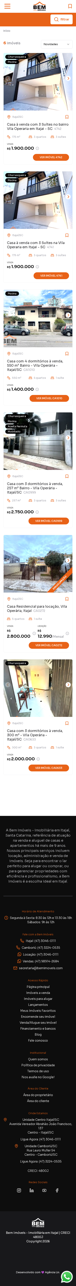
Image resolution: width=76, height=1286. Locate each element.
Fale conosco (38, 1040)
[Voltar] (7, 78)
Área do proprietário (38, 1095)
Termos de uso (38, 1071)
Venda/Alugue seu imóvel (38, 1023)
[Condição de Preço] (37, 148)
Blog (38, 1034)
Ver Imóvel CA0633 (48, 767)
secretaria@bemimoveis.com (41, 968)
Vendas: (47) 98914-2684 (41, 961)
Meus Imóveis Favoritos (38, 1011)
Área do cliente (38, 1101)
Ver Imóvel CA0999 (48, 520)
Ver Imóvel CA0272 (48, 645)
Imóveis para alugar (38, 999)
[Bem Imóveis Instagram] (19, 1190)
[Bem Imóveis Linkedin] (31, 1190)
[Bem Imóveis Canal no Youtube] (44, 1190)
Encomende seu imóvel (38, 1017)
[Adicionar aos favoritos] (60, 117)
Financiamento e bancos (38, 1029)
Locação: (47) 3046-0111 (40, 954)
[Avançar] (68, 78)
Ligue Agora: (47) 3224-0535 (41, 1161)
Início (6, 30)
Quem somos (38, 1059)
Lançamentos (38, 1005)
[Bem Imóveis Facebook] (57, 1190)
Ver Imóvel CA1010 (49, 398)
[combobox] (57, 44)
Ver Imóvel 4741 (51, 275)
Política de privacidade (38, 1065)
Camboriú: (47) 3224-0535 (41, 948)
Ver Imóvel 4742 (51, 157)
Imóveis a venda (38, 993)
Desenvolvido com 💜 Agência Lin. (38, 1272)
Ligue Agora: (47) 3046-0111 (40, 1139)
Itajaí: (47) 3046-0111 (41, 941)
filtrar (65, 19)
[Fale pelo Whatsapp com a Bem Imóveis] (67, 1277)
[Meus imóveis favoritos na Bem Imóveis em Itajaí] (70, 6)
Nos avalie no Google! (38, 1077)
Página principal (38, 987)
